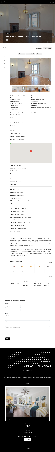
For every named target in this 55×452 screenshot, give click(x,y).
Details (7, 325)
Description (21, 53)
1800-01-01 (9, 418)
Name (7, 303)
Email (7, 313)
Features (39, 53)
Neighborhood (31, 53)
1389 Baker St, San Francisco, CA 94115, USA (19, 284)
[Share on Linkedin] (4, 67)
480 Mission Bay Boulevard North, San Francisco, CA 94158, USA (43, 284)
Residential (15, 107)
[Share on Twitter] (4, 60)
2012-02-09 (39, 48)
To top (50, 262)
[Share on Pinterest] (4, 63)
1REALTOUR (28, 449)
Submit (7, 338)
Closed (15, 97)
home (8, 33)
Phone (7, 319)
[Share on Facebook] (4, 56)
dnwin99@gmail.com (28, 432)
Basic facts (13, 53)
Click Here (27, 439)
